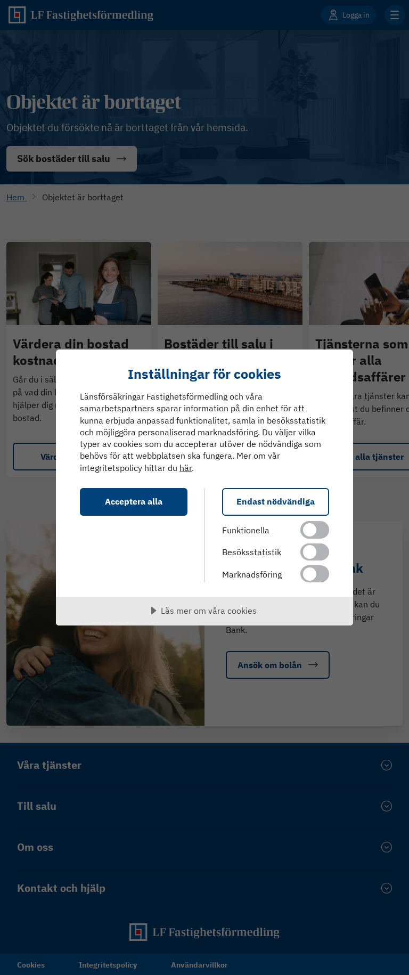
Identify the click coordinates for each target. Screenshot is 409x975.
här (185, 467)
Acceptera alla (133, 501)
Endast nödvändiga (275, 501)
